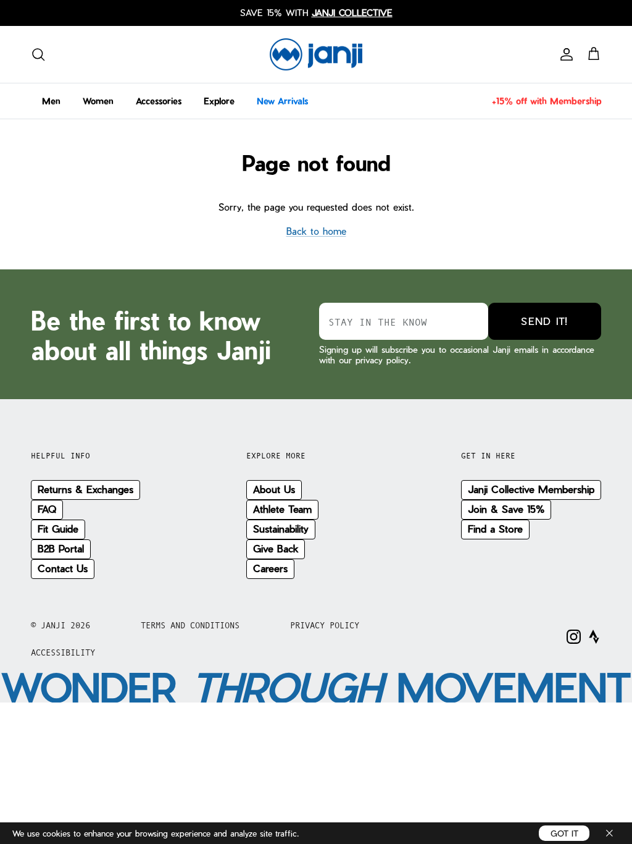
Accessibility (63, 652)
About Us (274, 489)
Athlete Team (282, 509)
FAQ (47, 509)
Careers (270, 568)
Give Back (275, 548)
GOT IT (564, 833)
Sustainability (281, 528)
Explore (219, 101)
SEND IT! (544, 321)
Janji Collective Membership (531, 489)
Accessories (158, 101)
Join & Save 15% (506, 509)
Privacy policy (324, 625)
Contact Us (63, 568)
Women (98, 101)
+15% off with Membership (546, 101)
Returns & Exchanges (85, 489)
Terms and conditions (190, 625)
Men (51, 101)
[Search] (38, 54)
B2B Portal (61, 548)
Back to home (316, 231)
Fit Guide (58, 528)
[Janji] (316, 54)
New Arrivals (282, 101)
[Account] (564, 54)
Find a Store (495, 528)
